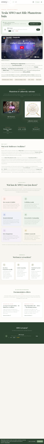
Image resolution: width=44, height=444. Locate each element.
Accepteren (40, 441)
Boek (38, 29)
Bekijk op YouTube (4, 60)
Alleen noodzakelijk (32, 441)
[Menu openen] (41, 2)
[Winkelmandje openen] (33, 2)
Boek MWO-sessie (34, 23)
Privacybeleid (7, 442)
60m (14, 337)
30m (11, 337)
